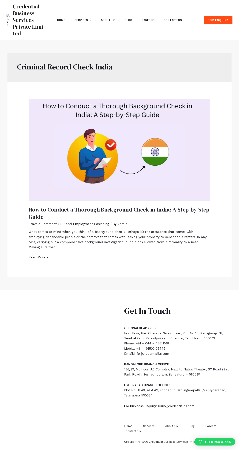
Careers (148, 20)
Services (81, 20)
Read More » (38, 257)
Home (61, 20)
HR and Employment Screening (84, 224)
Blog (128, 20)
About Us (108, 20)
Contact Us (173, 20)
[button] (214, 442)
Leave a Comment (43, 224)
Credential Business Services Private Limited (28, 20)
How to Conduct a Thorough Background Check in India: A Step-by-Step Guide (119, 213)
